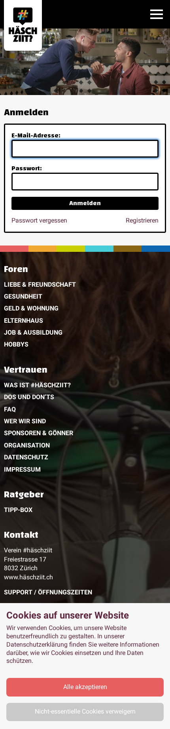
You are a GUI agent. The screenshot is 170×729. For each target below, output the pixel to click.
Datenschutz (26, 457)
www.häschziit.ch (28, 577)
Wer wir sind (25, 421)
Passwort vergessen (39, 220)
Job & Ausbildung (33, 332)
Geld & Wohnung (31, 308)
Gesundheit (23, 296)
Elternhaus (23, 320)
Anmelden (85, 203)
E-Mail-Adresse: (35, 135)
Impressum (22, 469)
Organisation (27, 445)
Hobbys (16, 344)
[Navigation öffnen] (156, 14)
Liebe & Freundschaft (40, 284)
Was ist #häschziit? (37, 385)
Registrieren (142, 220)
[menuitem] (85, 308)
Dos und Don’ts (29, 397)
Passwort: (26, 168)
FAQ (10, 409)
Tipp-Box (18, 510)
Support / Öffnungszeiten (48, 592)
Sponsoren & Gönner (38, 433)
